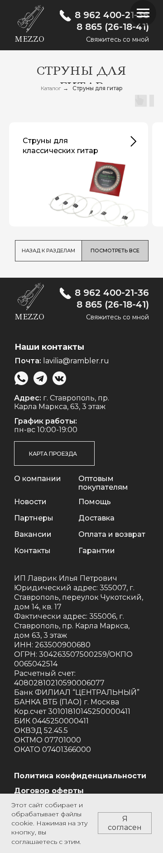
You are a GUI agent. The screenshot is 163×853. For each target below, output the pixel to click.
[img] (65, 15)
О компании (37, 478)
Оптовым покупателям (103, 483)
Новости (30, 501)
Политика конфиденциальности (80, 775)
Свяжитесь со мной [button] (117, 39)
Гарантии (96, 550)
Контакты (32, 550)
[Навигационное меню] (143, 13)
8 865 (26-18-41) (113, 26)
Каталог (51, 88)
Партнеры (33, 518)
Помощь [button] (94, 501)
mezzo (29, 39)
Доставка (96, 518)
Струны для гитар (97, 88)
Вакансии (33, 534)
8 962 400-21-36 (112, 15)
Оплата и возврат (111, 534)
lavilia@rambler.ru (76, 361)
